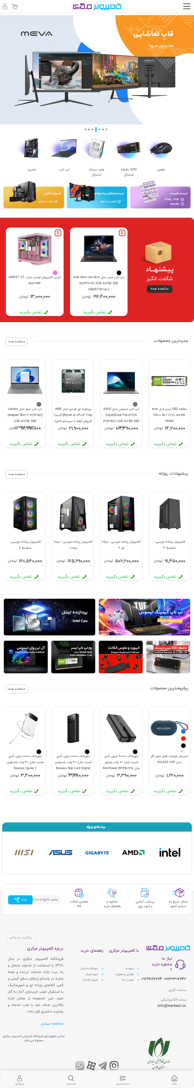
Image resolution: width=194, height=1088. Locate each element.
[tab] (174, 1079)
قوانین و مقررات (125, 974)
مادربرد (31, 169)
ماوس (161, 169)
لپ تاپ (64, 169)
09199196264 (151, 979)
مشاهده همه (160, 288)
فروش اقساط (91, 980)
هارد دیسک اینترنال (96, 172)
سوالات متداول (90, 968)
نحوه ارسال (92, 974)
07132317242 (175, 979)
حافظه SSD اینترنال (129, 172)
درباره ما (129, 968)
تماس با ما (128, 980)
